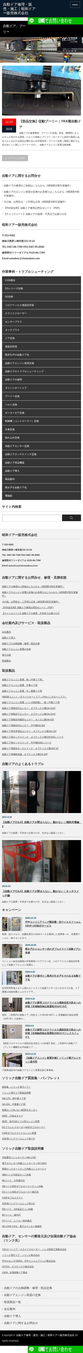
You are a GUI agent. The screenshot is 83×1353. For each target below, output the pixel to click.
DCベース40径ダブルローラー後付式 (20, 1192)
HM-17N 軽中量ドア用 (14, 1098)
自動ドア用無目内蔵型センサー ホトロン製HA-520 (28, 719)
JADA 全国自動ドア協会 (14, 1272)
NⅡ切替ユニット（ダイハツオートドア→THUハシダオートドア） (34, 697)
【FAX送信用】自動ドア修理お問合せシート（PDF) (32, 208)
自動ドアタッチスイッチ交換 (20, 454)
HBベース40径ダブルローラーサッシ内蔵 (22, 1186)
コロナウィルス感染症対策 (19, 305)
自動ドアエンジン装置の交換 (16, 649)
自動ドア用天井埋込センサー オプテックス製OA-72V (29, 731)
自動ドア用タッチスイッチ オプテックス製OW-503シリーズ (32, 737)
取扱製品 (6, 660)
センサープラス (13, 321)
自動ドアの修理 (13, 379)
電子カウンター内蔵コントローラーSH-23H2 (24, 1163)
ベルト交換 (11, 404)
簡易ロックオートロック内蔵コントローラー (24, 1169)
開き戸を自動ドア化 (16, 487)
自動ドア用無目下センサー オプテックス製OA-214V (28, 714)
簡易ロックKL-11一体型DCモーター (19, 1110)
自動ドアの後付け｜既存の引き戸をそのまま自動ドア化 (53, 977)
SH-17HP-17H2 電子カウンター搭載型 (22, 1226)
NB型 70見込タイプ (12, 1116)
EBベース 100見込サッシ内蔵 (17, 1209)
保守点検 (6, 655)
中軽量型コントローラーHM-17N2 (19, 1157)
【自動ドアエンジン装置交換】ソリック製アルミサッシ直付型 (53, 1059)
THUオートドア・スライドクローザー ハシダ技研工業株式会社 (34, 1249)
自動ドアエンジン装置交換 (19, 363)
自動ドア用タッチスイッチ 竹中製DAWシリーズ (26, 742)
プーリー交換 (12, 396)
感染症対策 (11, 346)
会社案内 (6, 632)
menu (75, 4)
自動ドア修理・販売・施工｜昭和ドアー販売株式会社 (45, 1335)
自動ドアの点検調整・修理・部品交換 (21, 643)
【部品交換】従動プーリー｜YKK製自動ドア (50, 124)
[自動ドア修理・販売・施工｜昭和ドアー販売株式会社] (19, 8)
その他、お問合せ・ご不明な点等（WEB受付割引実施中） (35, 201)
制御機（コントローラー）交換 (22, 421)
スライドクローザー (16, 313)
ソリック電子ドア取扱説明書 (16, 1093)
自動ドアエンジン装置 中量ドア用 (19, 685)
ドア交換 (10, 338)
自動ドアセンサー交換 (17, 446)
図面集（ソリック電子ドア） (16, 1087)
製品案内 (10, 479)
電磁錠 (8, 495)
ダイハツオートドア (16, 388)
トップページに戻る (15, 158)
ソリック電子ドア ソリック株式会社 (21, 1255)
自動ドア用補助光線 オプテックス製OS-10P (25, 754)
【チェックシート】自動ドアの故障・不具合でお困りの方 (35, 214)
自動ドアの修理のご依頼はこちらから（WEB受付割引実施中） (38, 185)
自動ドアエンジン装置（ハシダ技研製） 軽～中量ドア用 (31, 702)
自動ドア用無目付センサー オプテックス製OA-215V (28, 708)
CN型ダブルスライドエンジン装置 (19, 1133)
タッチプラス (12, 330)
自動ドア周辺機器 (14, 462)
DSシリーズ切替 (14, 288)
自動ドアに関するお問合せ (21, 1323)
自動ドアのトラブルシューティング (24, 371)
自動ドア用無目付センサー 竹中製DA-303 (23, 725)
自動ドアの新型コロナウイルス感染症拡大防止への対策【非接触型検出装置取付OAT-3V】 (53, 1004)
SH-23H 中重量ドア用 (13, 1104)
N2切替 (9, 296)
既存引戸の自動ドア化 (17, 354)
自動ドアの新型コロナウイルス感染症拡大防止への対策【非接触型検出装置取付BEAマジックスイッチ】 (53, 1033)
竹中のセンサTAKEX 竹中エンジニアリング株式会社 (28, 1261)
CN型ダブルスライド (12, 1197)
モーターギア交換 (14, 412)
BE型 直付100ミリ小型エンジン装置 (20, 1121)
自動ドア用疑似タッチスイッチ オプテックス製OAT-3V (30, 748)
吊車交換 (10, 429)
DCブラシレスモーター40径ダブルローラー (23, 1127)
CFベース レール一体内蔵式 (17, 1220)
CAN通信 (10, 280)
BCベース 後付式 (11, 1215)
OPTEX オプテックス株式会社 (18, 1266)
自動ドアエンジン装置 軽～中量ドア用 (23, 679)
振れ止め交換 (12, 437)
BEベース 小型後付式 (13, 1180)
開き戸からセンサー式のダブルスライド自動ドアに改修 (53, 951)
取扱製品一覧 (12, 1302)
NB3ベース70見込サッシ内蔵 (16, 1174)
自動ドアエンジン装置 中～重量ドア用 (22, 691)
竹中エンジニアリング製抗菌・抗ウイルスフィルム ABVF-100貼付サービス (53, 924)
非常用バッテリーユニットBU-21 (18, 1138)
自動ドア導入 (12, 470)
